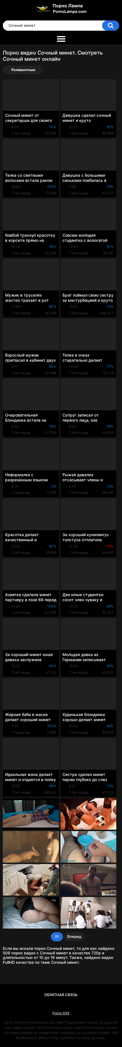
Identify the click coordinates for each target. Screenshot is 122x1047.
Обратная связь (61, 994)
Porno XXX (61, 1013)
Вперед (74, 936)
